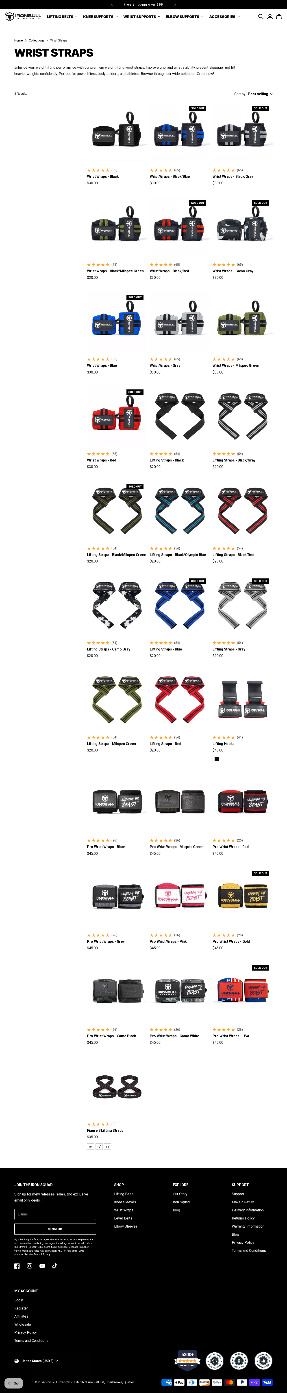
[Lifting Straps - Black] (180, 416)
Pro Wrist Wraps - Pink (168, 941)
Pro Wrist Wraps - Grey (105, 941)
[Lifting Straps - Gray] (243, 605)
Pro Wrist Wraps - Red (231, 847)
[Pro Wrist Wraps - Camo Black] (117, 992)
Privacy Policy (243, 1242)
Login (18, 1300)
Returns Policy (243, 1218)
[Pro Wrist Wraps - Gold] (243, 897)
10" (91, 1146)
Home (18, 40)
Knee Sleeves (125, 1202)
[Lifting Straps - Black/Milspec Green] (117, 510)
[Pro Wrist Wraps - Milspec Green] (180, 802)
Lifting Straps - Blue (166, 649)
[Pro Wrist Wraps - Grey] (117, 897)
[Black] (217, 759)
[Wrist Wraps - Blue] (117, 321)
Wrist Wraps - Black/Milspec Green (115, 271)
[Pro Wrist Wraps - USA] (243, 992)
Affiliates (21, 1316)
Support (238, 1194)
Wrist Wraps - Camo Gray (233, 271)
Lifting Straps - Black (167, 460)
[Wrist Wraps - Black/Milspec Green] (117, 227)
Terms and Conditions (249, 1250)
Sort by (240, 94)
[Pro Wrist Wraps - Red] (243, 802)
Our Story (180, 1194)
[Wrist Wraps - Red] (117, 416)
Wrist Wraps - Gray (165, 365)
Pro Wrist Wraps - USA (231, 1036)
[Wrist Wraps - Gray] (180, 321)
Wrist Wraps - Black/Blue (170, 176)
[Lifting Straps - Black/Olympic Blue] (180, 510)
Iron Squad (181, 1202)
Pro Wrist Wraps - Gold (231, 941)
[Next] (175, 4)
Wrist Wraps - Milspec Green (236, 365)
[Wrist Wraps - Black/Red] (180, 227)
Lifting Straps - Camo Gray (108, 649)
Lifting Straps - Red (165, 744)
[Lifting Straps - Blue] (180, 605)
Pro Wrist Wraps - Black (106, 847)
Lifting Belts (123, 1194)
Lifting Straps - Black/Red (233, 555)
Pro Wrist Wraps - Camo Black (111, 1036)
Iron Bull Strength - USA (62, 1382)
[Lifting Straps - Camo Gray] (117, 605)
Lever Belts (123, 1218)
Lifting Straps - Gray (229, 649)
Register (21, 1308)
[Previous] (112, 4)
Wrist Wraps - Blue (102, 365)
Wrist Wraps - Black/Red (169, 271)
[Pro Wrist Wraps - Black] (117, 802)
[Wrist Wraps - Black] (117, 132)
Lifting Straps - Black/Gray (234, 460)
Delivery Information (248, 1210)
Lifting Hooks (224, 744)
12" (99, 1146)
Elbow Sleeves (126, 1226)
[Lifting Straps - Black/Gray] (243, 416)
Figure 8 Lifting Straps (105, 1130)
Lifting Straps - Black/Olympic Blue (178, 555)
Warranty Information (248, 1226)
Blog (176, 1210)
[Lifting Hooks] (243, 699)
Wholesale (22, 1324)
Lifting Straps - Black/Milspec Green (116, 555)
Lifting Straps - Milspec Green (111, 744)
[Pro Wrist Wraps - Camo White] (180, 992)
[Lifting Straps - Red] (180, 699)
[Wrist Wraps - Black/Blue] (180, 132)
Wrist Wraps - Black (103, 176)
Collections (36, 40)
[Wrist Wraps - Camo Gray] (243, 227)
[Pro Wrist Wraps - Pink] (180, 897)
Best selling (258, 94)
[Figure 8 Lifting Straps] (117, 1086)
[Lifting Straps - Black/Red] (243, 510)
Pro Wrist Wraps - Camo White (174, 1036)
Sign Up (55, 1229)
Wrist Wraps (123, 1210)
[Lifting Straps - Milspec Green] (117, 699)
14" (108, 1146)
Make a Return (243, 1202)
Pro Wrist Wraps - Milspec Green (176, 847)
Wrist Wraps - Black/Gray (233, 176)
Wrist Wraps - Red (101, 460)
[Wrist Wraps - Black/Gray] (243, 132)
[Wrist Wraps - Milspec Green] (243, 321)
